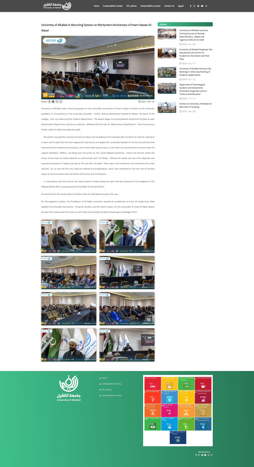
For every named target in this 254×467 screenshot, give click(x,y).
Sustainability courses (150, 6)
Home (96, 6)
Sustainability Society (113, 6)
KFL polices (132, 6)
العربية (180, 6)
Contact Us (169, 6)
